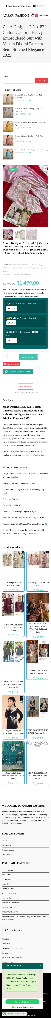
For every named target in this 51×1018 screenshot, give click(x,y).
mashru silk (6, 898)
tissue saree (6, 875)
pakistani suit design (10, 268)
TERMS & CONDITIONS (12, 958)
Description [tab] (25, 386)
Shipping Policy (8, 962)
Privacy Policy (7, 953)
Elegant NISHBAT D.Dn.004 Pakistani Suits (13, 732)
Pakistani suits (25, 274)
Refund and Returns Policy (12, 948)
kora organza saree (9, 893)
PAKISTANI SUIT (34, 265)
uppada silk (6, 879)
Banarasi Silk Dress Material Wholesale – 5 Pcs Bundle (13, 776)
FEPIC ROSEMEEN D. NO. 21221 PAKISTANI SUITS (13, 628)
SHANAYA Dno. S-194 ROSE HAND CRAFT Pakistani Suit (13, 684)
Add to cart (28, 357)
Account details (8, 850)
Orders (4, 841)
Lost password (7, 855)
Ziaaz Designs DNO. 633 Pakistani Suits (13, 584)
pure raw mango (8, 870)
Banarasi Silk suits (9, 907)
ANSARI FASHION (16, 15)
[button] (45, 168)
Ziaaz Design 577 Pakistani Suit (38, 584)
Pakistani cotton (13, 274)
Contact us (6, 944)
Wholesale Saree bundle (11, 903)
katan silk (5, 884)
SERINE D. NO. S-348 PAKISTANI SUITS (37, 672)
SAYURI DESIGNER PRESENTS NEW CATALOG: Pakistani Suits (38, 627)
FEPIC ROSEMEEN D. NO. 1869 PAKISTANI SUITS (37, 776)
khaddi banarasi (8, 889)
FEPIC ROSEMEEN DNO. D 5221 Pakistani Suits (38, 731)
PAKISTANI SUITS (26, 268)
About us (5, 939)
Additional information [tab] (25, 392)
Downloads (6, 845)
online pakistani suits (20, 265)
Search (5, 76)
